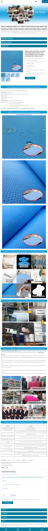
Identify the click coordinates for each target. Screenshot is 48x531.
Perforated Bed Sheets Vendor (24, 253)
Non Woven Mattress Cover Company (24, 114)
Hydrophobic (24, 460)
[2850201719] (3, 467)
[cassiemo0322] (2, 467)
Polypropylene (31, 460)
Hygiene (18, 460)
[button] (46, 14)
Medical (9, 460)
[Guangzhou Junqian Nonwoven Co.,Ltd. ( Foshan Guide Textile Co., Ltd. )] (2, 2)
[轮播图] (24, 13)
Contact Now (30, 78)
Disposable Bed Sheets (15, 31)
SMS (14, 460)
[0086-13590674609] (7, 467)
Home (4, 31)
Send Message (7, 502)
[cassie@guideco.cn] (5, 467)
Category (8, 31)
